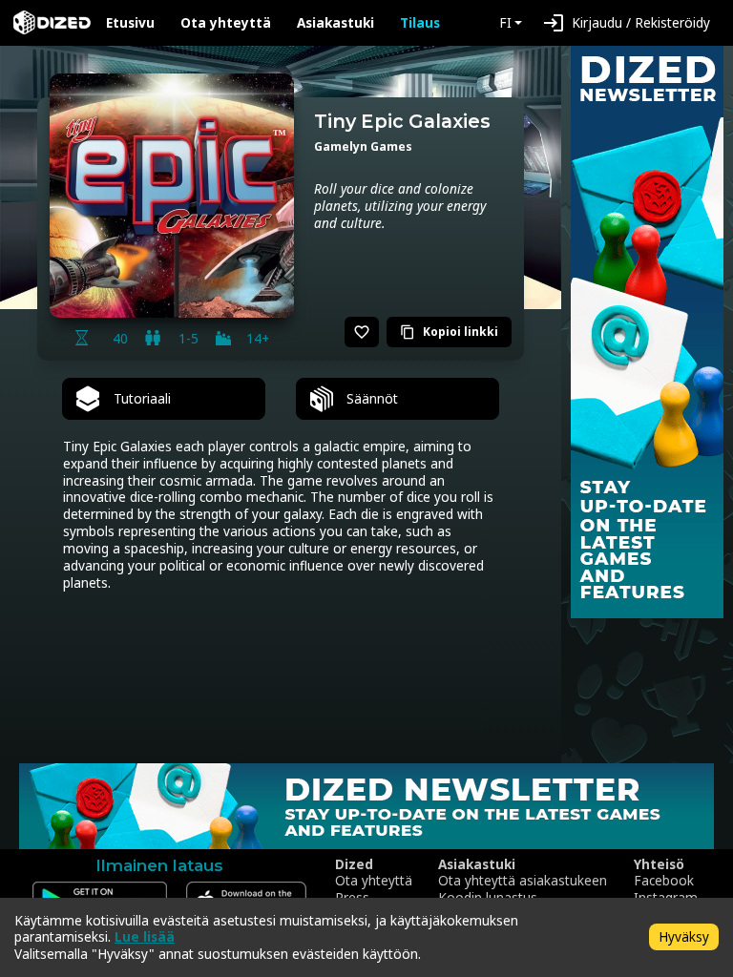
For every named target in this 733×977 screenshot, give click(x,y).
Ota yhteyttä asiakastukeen (522, 880)
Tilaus (420, 22)
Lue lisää (145, 936)
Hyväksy (684, 936)
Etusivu (130, 22)
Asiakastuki (335, 22)
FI (505, 22)
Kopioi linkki (449, 331)
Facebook (664, 880)
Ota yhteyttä (225, 22)
